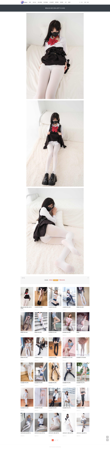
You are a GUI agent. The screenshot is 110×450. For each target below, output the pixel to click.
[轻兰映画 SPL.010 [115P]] (69, 346)
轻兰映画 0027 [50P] (52, 332)
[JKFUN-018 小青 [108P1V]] (55, 422)
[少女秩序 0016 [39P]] (55, 346)
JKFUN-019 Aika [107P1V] (40, 433)
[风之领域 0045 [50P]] (41, 372)
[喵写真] (83, 321)
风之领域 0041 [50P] (24, 407)
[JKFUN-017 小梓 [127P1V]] (69, 422)
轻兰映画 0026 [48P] (66, 332)
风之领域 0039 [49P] (52, 407)
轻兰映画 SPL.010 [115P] (67, 357)
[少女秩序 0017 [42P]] (41, 346)
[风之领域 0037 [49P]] (83, 397)
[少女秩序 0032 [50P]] (55, 296)
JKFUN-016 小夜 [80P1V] (81, 433)
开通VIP (55, 280)
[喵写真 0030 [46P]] (83, 296)
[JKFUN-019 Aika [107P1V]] (41, 422)
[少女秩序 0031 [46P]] (69, 296)
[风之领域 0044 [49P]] (55, 372)
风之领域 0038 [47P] (66, 407)
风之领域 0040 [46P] (38, 407)
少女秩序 (51, 2)
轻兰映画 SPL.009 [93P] (81, 357)
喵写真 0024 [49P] (24, 357)
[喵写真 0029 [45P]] (27, 321)
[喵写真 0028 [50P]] (41, 321)
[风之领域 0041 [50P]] (27, 397)
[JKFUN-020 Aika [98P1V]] (27, 422)
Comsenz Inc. (53, 446)
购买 (69, 2)
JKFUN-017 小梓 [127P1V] (68, 433)
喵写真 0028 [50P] (38, 332)
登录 (85, 2)
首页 (30, 2)
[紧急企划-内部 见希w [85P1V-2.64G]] (27, 296)
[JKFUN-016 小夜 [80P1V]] (83, 422)
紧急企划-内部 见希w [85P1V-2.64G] (26, 307)
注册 (88, 2)
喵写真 (56, 2)
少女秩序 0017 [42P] (38, 357)
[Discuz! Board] (24, 3)
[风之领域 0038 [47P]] (69, 397)
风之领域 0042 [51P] (80, 382)
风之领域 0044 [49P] (52, 382)
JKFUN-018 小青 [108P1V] (54, 433)
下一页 (57, 440)
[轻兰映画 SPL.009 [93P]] (83, 346)
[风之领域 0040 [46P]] (41, 397)
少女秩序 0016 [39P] (52, 357)
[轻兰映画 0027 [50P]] (55, 321)
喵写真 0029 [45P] (24, 332)
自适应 (61, 2)
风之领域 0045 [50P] (38, 382)
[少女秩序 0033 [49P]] (41, 296)
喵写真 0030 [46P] (80, 307)
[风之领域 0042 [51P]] (83, 372)
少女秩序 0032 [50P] (52, 307)
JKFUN (34, 2)
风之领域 (40, 2)
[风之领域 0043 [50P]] (69, 372)
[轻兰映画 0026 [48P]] (69, 321)
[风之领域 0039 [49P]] (55, 397)
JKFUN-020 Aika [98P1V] (25, 433)
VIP (66, 2)
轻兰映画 (46, 2)
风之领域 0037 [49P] (80, 407)
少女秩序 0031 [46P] (66, 307)
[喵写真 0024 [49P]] (27, 346)
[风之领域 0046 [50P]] (27, 372)
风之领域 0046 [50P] (24, 382)
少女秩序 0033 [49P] (38, 307)
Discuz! (60, 446)
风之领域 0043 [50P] (66, 382)
